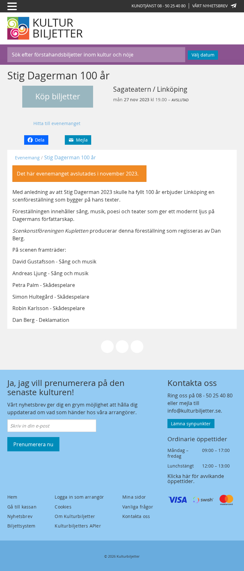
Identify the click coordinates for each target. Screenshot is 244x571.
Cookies (63, 507)
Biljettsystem (21, 526)
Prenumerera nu (33, 444)
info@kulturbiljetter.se (194, 410)
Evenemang (27, 158)
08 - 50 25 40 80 (214, 395)
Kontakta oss (136, 516)
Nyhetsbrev (19, 516)
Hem (12, 497)
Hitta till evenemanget (56, 123)
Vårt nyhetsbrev (210, 6)
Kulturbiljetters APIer (78, 526)
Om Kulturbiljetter (75, 516)
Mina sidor (134, 497)
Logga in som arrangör (79, 497)
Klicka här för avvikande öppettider (195, 479)
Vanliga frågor (137, 507)
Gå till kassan (22, 507)
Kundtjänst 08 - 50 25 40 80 (159, 6)
